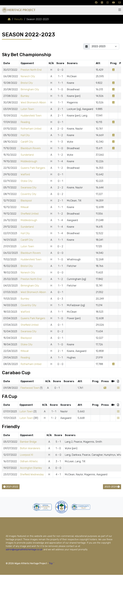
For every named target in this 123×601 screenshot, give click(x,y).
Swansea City (29, 187)
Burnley (25, 95)
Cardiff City (27, 141)
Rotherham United (31, 128)
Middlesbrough (29, 161)
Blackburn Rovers (31, 148)
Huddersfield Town (31, 115)
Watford (25, 174)
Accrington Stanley (31, 467)
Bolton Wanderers (30, 448)
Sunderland (27, 154)
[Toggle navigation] (119, 9)
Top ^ (51, 563)
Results (18, 19)
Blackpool (26, 200)
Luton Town (27, 109)
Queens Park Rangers (33, 167)
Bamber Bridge (28, 441)
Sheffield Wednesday (32, 474)
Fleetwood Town (29, 387)
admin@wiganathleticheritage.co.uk (24, 549)
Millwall (25, 207)
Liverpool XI (26, 454)
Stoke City (27, 180)
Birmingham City (30, 89)
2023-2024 (110, 486)
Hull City (25, 135)
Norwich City (28, 76)
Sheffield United (29, 213)
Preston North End (31, 69)
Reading (25, 122)
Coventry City (28, 194)
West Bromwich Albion (33, 102)
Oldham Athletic (29, 461)
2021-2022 (12, 486)
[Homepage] (9, 19)
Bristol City (27, 82)
